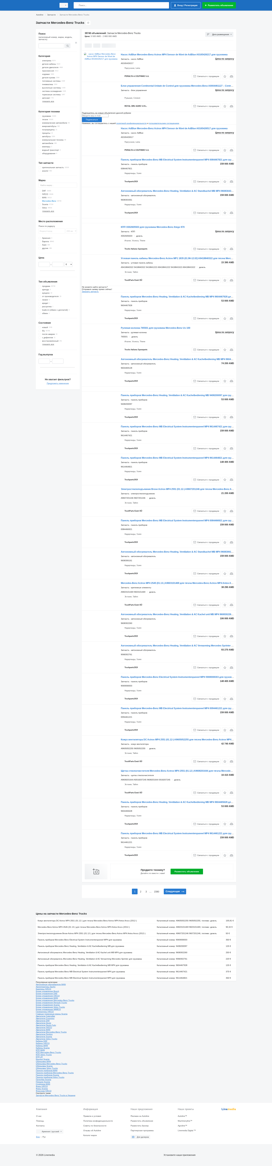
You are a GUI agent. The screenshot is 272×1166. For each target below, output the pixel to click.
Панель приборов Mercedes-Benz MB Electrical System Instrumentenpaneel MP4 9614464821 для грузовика (180, 458)
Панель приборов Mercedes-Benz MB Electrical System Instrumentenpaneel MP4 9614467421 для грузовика (180, 426)
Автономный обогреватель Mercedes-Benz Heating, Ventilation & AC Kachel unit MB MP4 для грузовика (85, 952)
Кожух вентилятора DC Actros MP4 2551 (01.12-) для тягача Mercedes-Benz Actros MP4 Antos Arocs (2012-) (87, 920)
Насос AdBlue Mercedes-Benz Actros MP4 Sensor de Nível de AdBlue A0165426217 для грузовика (174, 54)
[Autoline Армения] (46, 5)
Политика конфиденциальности (98, 1121)
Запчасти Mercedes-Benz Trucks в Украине (55, 1095)
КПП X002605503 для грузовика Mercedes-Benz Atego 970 (153, 227)
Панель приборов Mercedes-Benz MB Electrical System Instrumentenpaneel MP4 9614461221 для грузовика (180, 833)
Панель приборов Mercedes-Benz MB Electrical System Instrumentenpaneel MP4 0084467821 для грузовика (180, 159)
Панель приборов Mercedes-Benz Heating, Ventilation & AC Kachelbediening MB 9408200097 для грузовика (180, 395)
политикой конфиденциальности (131, 123)
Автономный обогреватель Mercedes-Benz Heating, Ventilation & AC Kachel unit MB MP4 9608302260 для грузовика (185, 614)
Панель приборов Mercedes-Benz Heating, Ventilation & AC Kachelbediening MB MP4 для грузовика (83, 965)
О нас (39, 1116)
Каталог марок (90, 1135)
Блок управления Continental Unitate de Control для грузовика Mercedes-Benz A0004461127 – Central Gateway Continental (188, 86)
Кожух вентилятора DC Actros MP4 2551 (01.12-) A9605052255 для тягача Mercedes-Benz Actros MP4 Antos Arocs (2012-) (187, 739)
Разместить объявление (187, 871)
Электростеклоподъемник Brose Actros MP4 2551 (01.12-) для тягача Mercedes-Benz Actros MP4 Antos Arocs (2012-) (91, 933)
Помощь (40, 1121)
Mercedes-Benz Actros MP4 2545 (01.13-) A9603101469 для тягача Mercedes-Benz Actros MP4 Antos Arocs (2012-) (182, 583)
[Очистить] (76, 43)
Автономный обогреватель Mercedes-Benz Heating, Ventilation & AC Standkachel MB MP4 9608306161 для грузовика (185, 552)
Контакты (40, 1126)
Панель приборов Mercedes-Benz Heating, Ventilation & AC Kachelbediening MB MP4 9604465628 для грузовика (182, 802)
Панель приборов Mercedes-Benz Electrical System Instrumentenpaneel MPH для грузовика (80, 940)
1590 (156, 891)
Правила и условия (92, 1116)
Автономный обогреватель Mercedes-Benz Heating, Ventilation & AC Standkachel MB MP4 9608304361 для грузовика (185, 191)
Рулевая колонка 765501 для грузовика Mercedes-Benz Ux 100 (155, 328)
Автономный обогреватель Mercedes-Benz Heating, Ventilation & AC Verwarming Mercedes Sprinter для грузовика (90, 959)
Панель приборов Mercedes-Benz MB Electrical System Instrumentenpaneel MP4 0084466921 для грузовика (180, 520)
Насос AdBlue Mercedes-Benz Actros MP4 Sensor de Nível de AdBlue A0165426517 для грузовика (174, 128)
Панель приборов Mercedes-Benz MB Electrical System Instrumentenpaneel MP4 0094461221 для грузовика (180, 708)
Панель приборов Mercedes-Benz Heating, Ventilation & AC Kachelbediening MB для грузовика (81, 946)
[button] (224, 76)
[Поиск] (76, 5)
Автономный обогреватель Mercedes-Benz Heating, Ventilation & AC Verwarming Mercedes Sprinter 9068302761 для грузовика (191, 645)
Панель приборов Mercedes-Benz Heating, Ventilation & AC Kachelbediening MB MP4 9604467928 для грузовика (182, 296)
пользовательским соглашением (164, 123)
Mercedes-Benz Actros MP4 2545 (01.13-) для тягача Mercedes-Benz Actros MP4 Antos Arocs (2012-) (84, 927)
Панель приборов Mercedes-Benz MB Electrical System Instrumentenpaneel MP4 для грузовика (81, 971)
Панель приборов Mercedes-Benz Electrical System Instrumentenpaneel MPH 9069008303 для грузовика (178, 677)
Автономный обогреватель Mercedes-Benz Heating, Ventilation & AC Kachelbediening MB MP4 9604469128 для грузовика (188, 359)
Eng (38, 1137)
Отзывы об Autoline (92, 1130)
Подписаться (92, 119)
